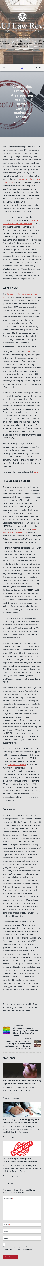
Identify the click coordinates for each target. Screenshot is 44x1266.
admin (17, 123)
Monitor (28, 351)
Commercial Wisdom (17, 764)
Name (7, 1224)
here (36, 472)
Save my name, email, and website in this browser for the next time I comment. (19, 1248)
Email (6, 1231)
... (11, 1093)
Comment (8, 1199)
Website (7, 1238)
